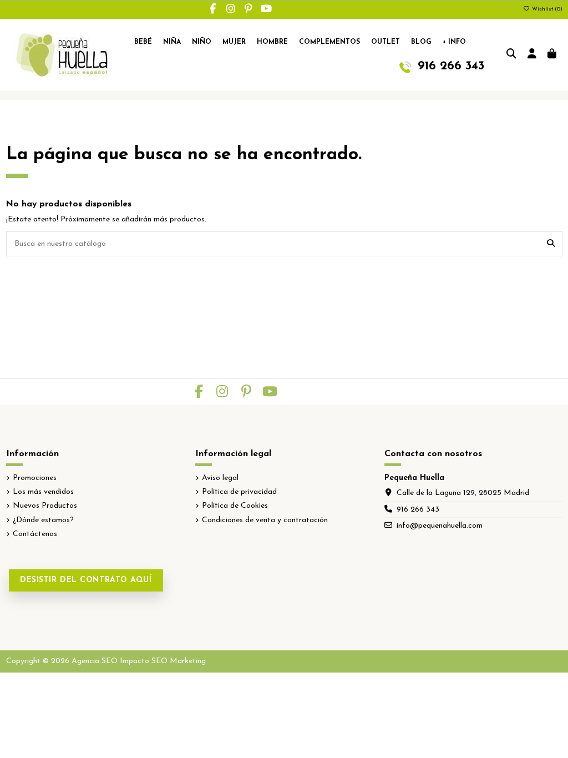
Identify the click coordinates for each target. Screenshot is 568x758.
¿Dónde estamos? (43, 520)
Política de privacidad (239, 492)
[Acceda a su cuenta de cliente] (532, 55)
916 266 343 (418, 510)
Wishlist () (546, 9)
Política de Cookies (235, 506)
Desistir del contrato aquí (86, 580)
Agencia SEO (95, 661)
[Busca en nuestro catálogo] (550, 243)
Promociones (35, 478)
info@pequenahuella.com (440, 526)
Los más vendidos (43, 492)
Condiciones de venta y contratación (265, 520)
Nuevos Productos (45, 506)
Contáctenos (35, 534)
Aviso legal (220, 478)
